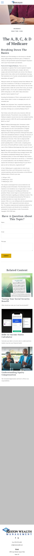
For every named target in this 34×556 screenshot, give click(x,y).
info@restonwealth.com (17, 545)
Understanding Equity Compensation (13, 373)
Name (2, 222)
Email (2, 232)
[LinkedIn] (18, 538)
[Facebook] (15, 538)
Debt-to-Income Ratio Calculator (13, 335)
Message (3, 241)
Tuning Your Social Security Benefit (16, 300)
